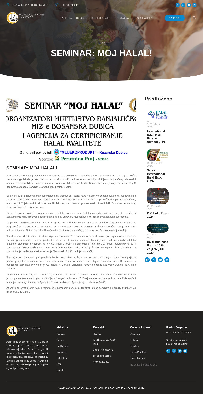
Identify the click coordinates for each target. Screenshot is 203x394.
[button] (194, 18)
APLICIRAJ (174, 18)
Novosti (81, 18)
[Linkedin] (194, 5)
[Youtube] (189, 5)
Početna (66, 18)
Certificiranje (100, 18)
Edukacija (123, 18)
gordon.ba (100, 388)
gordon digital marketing (127, 388)
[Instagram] (183, 5)
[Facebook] (178, 5)
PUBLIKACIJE (144, 18)
